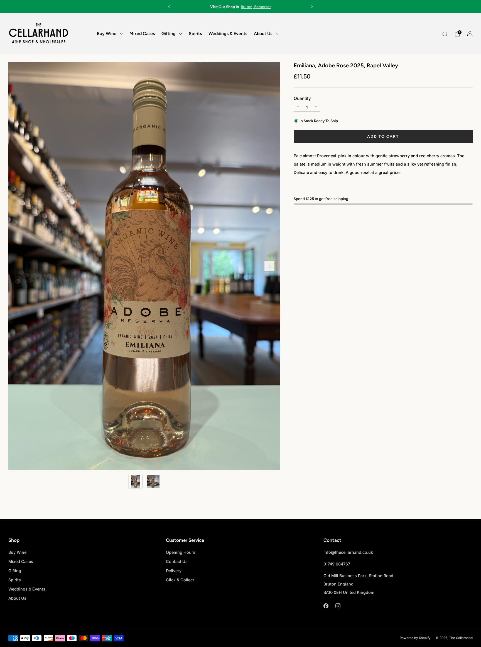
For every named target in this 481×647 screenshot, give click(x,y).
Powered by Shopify (415, 638)
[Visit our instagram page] (338, 606)
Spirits (195, 33)
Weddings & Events (227, 33)
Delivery (173, 570)
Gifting (168, 33)
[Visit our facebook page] (326, 606)
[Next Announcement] (311, 6)
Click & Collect (180, 579)
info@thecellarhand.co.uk (348, 552)
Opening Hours (180, 552)
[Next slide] (269, 266)
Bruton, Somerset (256, 6)
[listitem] (240, 6)
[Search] (445, 34)
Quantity (302, 98)
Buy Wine (106, 33)
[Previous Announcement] (169, 6)
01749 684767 (336, 564)
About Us (263, 33)
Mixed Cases (142, 33)
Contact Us (177, 561)
